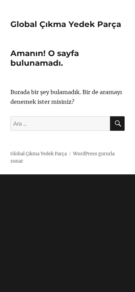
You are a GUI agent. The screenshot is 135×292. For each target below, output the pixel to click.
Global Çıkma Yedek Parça (65, 24)
